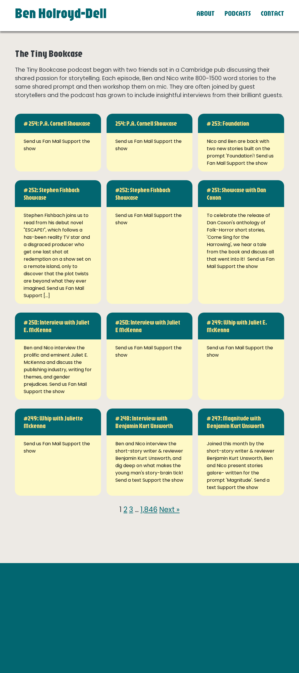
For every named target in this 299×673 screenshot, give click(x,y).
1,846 (148, 509)
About (206, 13)
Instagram (213, 597)
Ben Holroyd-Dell (61, 13)
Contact (272, 13)
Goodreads (213, 605)
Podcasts (238, 13)
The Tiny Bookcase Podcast (232, 612)
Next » (169, 509)
